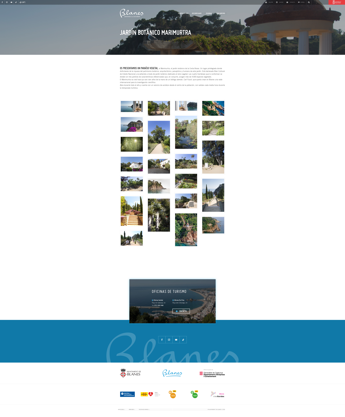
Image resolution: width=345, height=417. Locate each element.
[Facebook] (2, 2)
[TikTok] (16, 2)
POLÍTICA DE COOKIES (144, 409)
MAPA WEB (131, 409)
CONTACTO (182, 311)
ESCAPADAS (209, 13)
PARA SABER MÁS (220, 13)
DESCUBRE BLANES (197, 13)
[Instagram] (7, 2)
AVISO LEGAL (121, 409)
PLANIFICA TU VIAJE (183, 13)
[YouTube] (11, 2)
